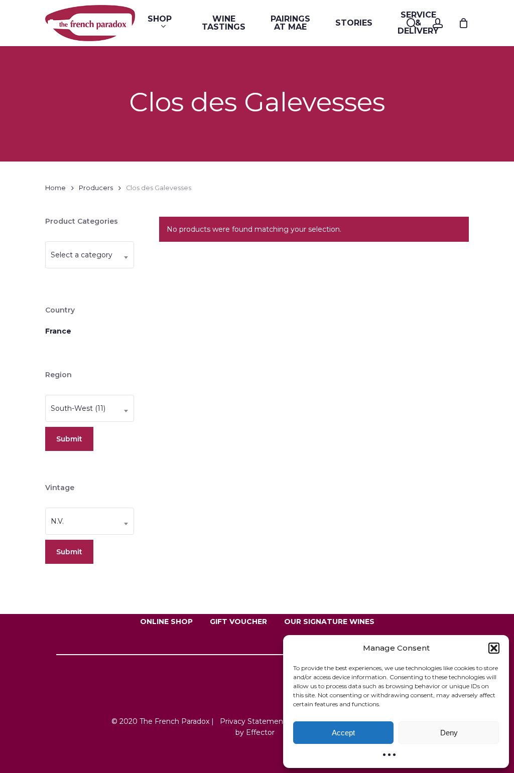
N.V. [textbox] (57, 521)
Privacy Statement (253, 721)
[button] (494, 648)
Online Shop (166, 621)
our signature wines (329, 621)
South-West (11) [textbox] (78, 408)
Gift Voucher (238, 621)
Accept (343, 732)
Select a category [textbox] (81, 254)
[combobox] (89, 254)
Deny (449, 732)
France (58, 331)
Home (55, 188)
